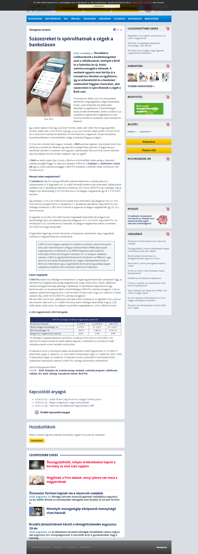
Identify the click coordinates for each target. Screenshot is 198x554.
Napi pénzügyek (53, 19)
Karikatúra (135, 66)
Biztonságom (135, 19)
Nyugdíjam (119, 19)
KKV (66, 19)
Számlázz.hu (37, 181)
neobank (79, 370)
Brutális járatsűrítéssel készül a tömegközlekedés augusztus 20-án (143, 257)
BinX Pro (35, 279)
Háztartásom (35, 19)
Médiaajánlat (85, 547)
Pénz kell (75, 19)
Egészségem (105, 19)
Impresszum (71, 547)
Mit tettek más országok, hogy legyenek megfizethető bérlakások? (146, 51)
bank (45, 373)
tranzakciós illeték (67, 373)
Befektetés (135, 97)
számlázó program (94, 370)
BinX (77, 144)
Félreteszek (90, 19)
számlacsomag (66, 370)
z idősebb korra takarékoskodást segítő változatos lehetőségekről (141, 221)
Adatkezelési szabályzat (40, 547)
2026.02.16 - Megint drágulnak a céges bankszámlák (62, 402)
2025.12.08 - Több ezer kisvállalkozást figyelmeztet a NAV (64, 405)
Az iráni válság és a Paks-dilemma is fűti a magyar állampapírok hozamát (147, 299)
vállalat (33, 373)
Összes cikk (149, 150)
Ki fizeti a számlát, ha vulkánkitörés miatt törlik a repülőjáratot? (146, 284)
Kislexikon (148, 141)
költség (53, 373)
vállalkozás (111, 370)
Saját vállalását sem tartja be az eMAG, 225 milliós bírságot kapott (147, 291)
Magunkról (58, 547)
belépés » (132, 131)
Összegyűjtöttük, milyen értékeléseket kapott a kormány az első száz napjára (148, 249)
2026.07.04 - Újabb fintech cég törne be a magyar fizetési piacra (68, 399)
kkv (40, 373)
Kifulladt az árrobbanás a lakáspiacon (144, 278)
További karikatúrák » (141, 86)
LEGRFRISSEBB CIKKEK (43, 455)
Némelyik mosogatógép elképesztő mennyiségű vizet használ (144, 44)
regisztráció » (146, 131)
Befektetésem (151, 19)
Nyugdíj (133, 209)
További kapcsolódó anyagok (55, 412)
